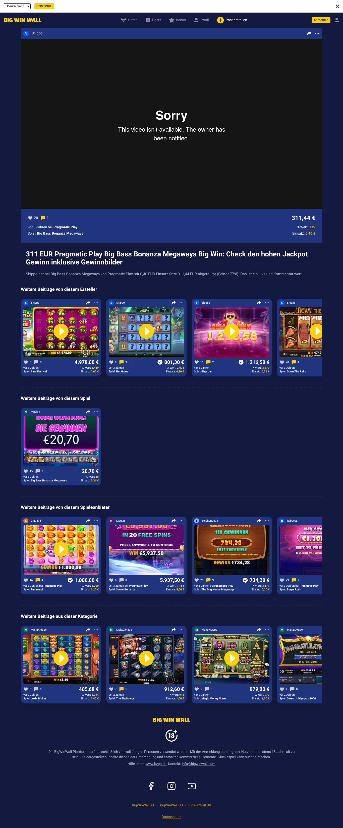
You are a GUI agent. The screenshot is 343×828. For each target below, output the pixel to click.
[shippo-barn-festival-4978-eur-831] (61, 332)
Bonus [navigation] (181, 20)
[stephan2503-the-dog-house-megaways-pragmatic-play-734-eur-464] (232, 550)
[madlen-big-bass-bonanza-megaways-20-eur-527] (61, 441)
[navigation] (21, 20)
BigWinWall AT (143, 805)
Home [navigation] (132, 20)
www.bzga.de (156, 764)
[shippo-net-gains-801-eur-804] (146, 332)
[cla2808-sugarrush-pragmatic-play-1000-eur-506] (61, 550)
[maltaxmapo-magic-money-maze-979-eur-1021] (232, 659)
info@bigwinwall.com (198, 764)
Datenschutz (171, 817)
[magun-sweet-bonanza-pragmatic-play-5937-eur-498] (146, 550)
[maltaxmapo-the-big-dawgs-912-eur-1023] (146, 659)
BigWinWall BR (199, 805)
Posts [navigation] (156, 20)
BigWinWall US (171, 805)
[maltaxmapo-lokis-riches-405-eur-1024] (61, 659)
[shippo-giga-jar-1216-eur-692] (232, 332)
